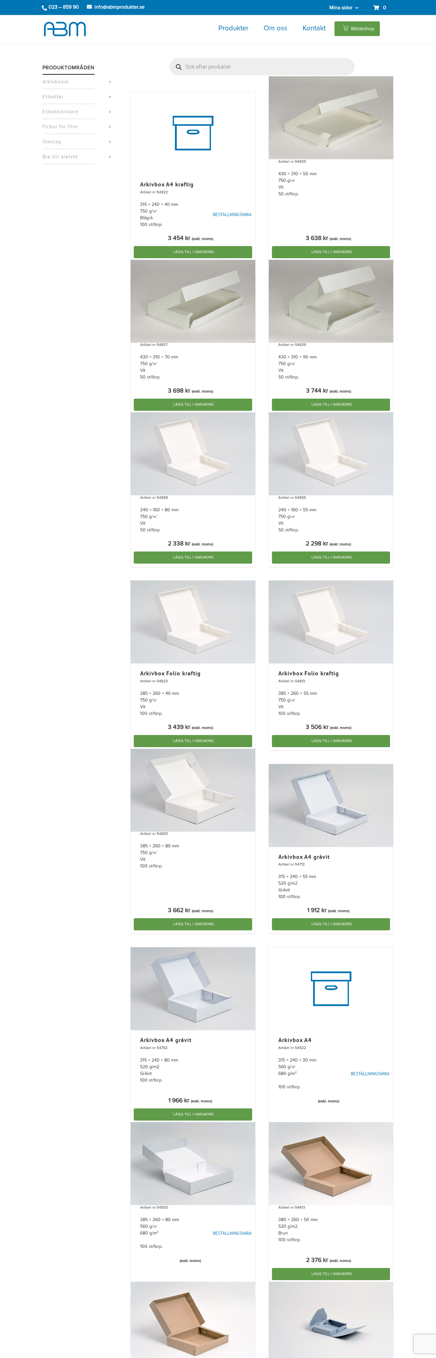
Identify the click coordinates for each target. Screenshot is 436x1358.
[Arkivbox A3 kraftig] (331, 118)
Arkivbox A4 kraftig (167, 184)
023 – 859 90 (64, 7)
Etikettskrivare (60, 111)
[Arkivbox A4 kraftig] (193, 133)
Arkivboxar (55, 81)
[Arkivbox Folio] (193, 1163)
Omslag (51, 141)
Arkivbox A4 (295, 1040)
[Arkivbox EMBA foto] (331, 1323)
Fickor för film (60, 126)
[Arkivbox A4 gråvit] (331, 805)
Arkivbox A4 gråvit (304, 856)
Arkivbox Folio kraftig (170, 673)
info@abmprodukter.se (119, 7)
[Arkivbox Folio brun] (331, 1163)
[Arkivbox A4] (331, 988)
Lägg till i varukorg (193, 252)
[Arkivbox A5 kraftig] (193, 454)
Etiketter (53, 96)
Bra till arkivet (60, 156)
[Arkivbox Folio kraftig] (193, 622)
